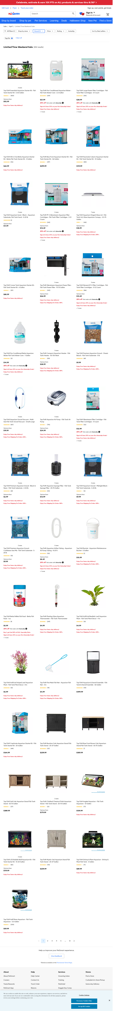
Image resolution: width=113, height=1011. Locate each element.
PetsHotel (61, 984)
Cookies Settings (84, 995)
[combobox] (53, 13)
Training (61, 980)
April (10, 26)
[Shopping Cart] (109, 14)
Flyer (15, 8)
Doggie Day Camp (65, 988)
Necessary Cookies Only (84, 1001)
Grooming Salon (64, 976)
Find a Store (90, 976)
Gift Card (5, 8)
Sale (5, 26)
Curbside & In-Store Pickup (95, 980)
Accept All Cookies (84, 1006)
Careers (6, 980)
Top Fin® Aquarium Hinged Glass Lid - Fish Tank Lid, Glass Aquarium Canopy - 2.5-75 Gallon (91, 217)
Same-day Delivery (92, 984)
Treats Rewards (9, 984)
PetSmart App (9, 988)
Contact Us (35, 980)
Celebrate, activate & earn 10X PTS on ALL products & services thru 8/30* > (56, 2)
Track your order (27, 8)
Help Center (35, 976)
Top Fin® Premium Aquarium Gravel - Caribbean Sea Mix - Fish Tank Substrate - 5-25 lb (19, 550)
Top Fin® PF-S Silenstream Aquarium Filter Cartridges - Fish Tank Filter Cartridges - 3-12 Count (55, 217)
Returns (33, 988)
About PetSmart (9, 976)
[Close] (109, 1000)
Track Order (35, 984)
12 (70, 941)
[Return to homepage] (14, 13)
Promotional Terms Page (64, 962)
